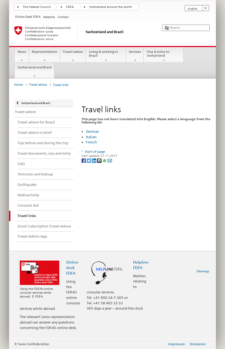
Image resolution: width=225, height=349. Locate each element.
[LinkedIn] (94, 160)
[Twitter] (89, 160)
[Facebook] (84, 160)
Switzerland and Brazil (35, 67)
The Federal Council (37, 7)
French (91, 142)
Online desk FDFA (72, 267)
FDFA (70, 7)
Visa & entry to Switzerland (158, 53)
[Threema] (99, 160)
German (92, 131)
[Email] (110, 160)
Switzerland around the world (110, 7)
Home (18, 84)
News (22, 52)
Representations (44, 52)
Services (135, 52)
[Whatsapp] (105, 160)
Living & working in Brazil (103, 53)
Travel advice (73, 52)
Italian (91, 137)
